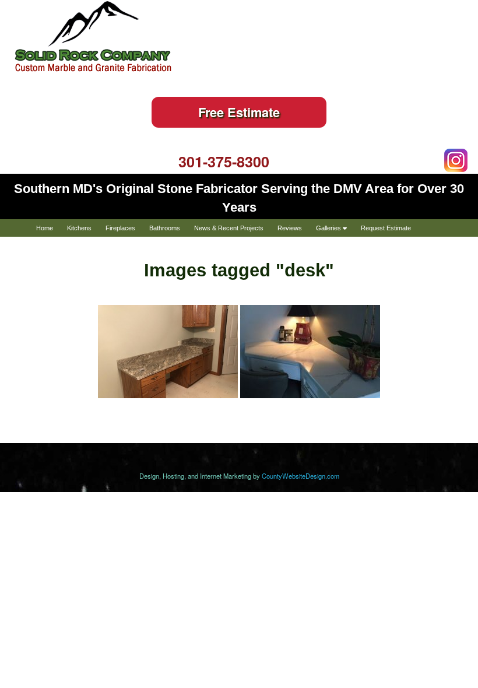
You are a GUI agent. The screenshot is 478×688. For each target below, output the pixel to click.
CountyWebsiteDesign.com (300, 475)
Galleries (329, 227)
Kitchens (79, 227)
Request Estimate (386, 227)
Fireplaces (120, 227)
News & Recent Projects (228, 227)
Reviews (289, 227)
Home (44, 227)
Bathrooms (164, 227)
